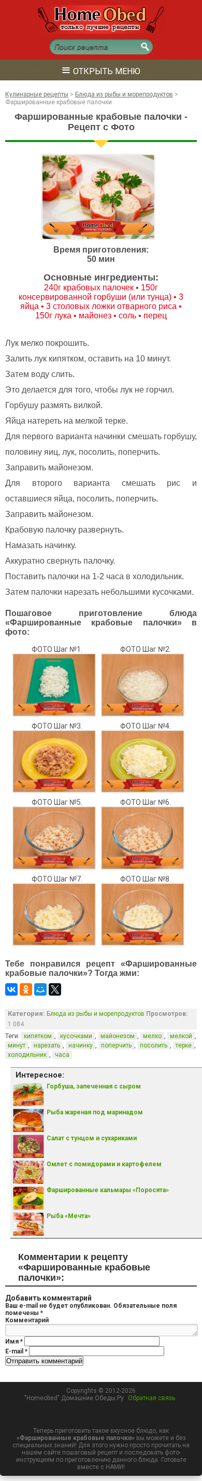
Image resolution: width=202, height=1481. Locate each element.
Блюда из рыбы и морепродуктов (96, 1013)
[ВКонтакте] (11, 989)
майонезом (117, 1036)
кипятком (38, 1036)
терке (184, 1045)
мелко (152, 1036)
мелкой (181, 1036)
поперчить (116, 1045)
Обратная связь (151, 1398)
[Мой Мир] (40, 989)
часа (62, 1054)
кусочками (76, 1036)
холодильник (27, 1054)
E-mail (16, 1351)
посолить (153, 1045)
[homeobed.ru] (101, 31)
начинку (80, 1045)
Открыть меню (101, 70)
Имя (14, 1341)
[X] (55, 989)
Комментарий (27, 1320)
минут (16, 1045)
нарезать (47, 1045)
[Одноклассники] (26, 989)
